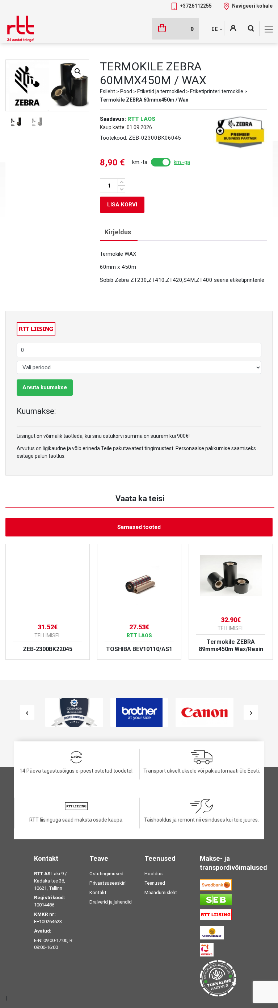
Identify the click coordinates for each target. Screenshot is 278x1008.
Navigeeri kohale (252, 6)
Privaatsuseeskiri (107, 883)
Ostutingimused (106, 873)
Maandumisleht (160, 892)
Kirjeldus (118, 232)
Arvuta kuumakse (44, 387)
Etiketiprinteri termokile (216, 91)
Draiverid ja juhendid (110, 902)
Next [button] (251, 712)
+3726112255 (196, 6)
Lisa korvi (122, 204)
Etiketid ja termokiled (161, 91)
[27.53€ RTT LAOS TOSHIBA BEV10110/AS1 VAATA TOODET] (139, 580)
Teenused (154, 883)
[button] (77, 71)
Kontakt (97, 892)
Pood (126, 91)
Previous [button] (27, 712)
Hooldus (153, 873)
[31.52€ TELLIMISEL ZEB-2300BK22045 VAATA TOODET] (47, 580)
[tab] (118, 232)
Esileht (107, 91)
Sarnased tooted (139, 527)
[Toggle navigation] (269, 29)
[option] (47, 602)
